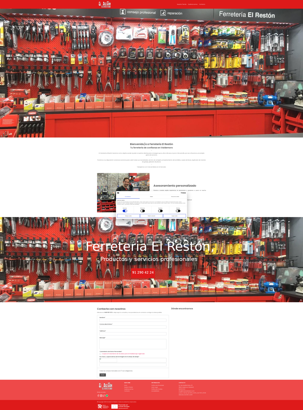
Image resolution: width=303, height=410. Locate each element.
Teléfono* (103, 331)
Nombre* (102, 317)
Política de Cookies (157, 389)
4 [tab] (155, 136)
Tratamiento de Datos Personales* (111, 351)
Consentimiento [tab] (128, 196)
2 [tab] (150, 136)
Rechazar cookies (128, 215)
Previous (4, 73)
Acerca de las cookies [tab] (175, 196)
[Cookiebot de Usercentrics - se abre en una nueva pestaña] (179, 193)
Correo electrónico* (106, 324)
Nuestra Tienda (181, 4)
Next (299, 73)
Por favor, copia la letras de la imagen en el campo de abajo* (119, 357)
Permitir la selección (151, 215)
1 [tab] (148, 136)
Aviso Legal (155, 387)
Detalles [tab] (151, 196)
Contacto (202, 4)
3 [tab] (152, 136)
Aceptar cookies (174, 215)
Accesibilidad (155, 391)
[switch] (142, 211)
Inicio (125, 385)
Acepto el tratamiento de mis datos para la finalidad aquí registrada (123, 354)
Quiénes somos (193, 4)
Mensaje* (102, 338)
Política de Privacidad (158, 385)
